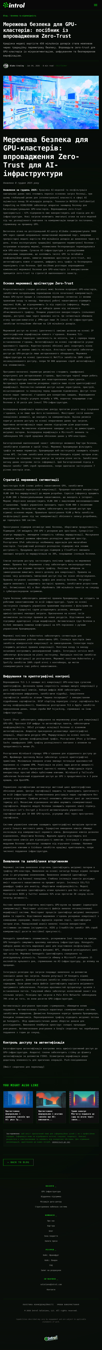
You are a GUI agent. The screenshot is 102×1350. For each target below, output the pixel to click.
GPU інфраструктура (51, 1191)
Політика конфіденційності (38, 1305)
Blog (5, 16)
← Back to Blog (18, 1162)
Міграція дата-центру (51, 1202)
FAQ (51, 1265)
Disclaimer (61, 66)
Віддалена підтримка (51, 1196)
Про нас (51, 1221)
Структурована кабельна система (51, 1207)
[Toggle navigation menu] (95, 5)
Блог (51, 1231)
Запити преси (51, 1241)
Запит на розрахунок (51, 1270)
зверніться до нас (61, 1142)
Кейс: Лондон (51, 1260)
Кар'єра (51, 1226)
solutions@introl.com (51, 1284)
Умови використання (68, 1305)
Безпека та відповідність (23, 16)
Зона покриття (51, 1236)
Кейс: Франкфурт (51, 1255)
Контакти (51, 1290)
